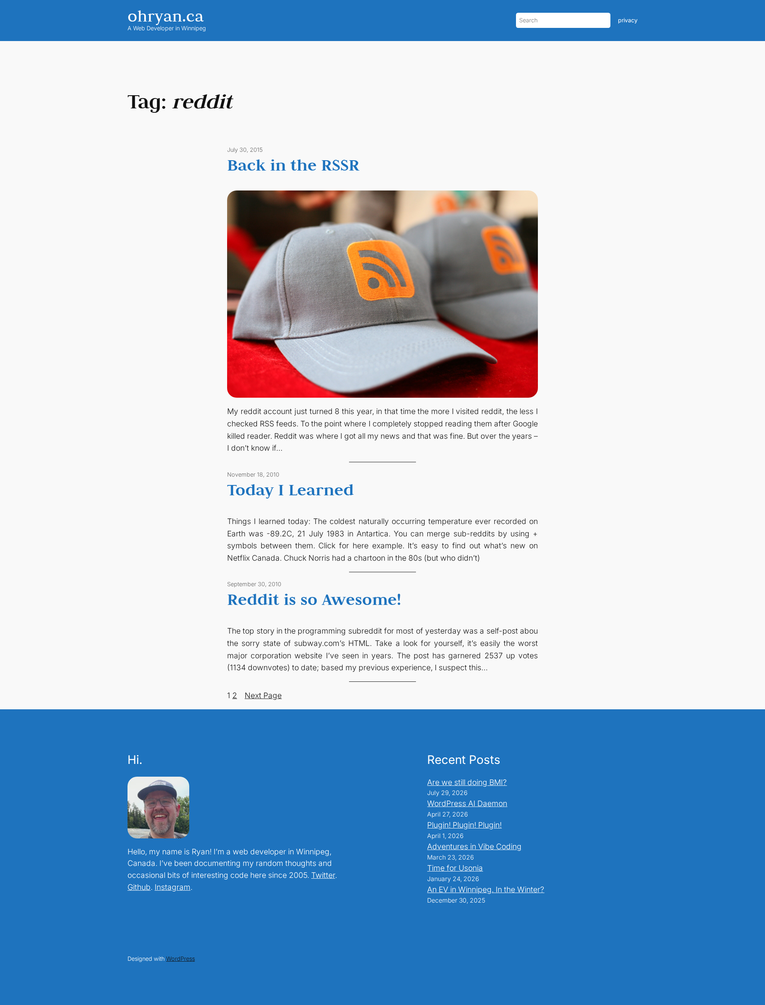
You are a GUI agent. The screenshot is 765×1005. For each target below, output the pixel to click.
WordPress (180, 958)
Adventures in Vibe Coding (474, 846)
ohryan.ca (166, 16)
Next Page (263, 695)
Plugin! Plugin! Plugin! (464, 825)
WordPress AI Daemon (467, 803)
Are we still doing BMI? (467, 782)
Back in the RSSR (293, 164)
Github (139, 887)
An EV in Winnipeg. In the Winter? (485, 889)
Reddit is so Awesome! (314, 599)
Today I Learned (290, 489)
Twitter (323, 875)
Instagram (172, 887)
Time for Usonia (455, 868)
